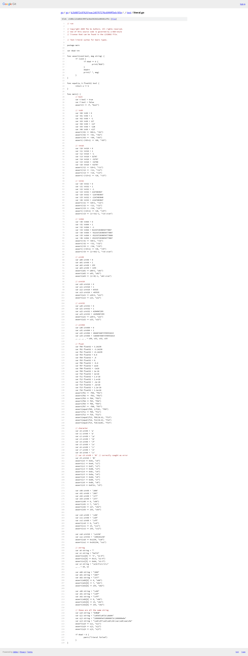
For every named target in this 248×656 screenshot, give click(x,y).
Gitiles (15, 652)
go (62, 12)
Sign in (242, 4)
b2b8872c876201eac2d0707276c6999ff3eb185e (96, 12)
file (114, 19)
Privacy (23, 652)
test (129, 12)
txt (237, 652)
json (243, 652)
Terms (30, 652)
